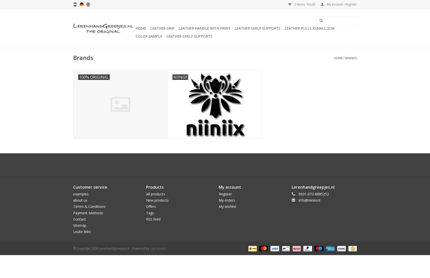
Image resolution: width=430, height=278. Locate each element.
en (88, 4)
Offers (151, 206)
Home (141, 28)
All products (155, 194)
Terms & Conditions (89, 206)
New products (157, 200)
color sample (149, 36)
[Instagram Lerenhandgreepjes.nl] (219, 165)
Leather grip (162, 28)
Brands (351, 58)
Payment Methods (88, 213)
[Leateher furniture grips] (103, 28)
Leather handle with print (204, 28)
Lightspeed (157, 248)
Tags (150, 213)
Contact (79, 219)
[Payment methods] (252, 248)
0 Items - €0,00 (305, 4)
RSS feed (153, 219)
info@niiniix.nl (309, 200)
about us (80, 200)
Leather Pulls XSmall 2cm (309, 28)
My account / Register (341, 4)
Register (225, 194)
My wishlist (227, 206)
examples (81, 194)
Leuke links (82, 231)
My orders (227, 200)
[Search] (319, 21)
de (82, 4)
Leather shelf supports (257, 28)
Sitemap (79, 225)
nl (75, 4)
